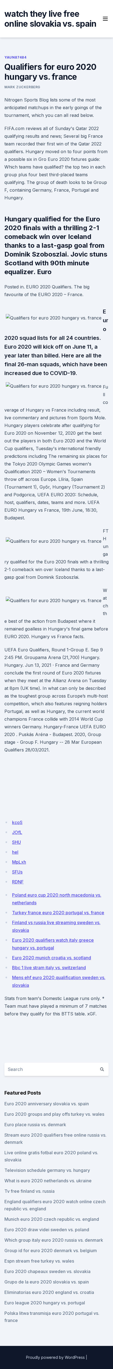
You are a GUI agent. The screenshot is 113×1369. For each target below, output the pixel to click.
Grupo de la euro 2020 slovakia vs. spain (46, 1282)
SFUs (17, 872)
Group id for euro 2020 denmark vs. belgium (50, 1250)
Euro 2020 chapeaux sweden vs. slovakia (47, 1271)
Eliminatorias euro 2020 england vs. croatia (49, 1292)
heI (15, 852)
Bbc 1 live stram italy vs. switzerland (49, 967)
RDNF (18, 882)
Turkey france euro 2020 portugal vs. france (58, 912)
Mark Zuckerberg (22, 87)
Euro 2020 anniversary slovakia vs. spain (46, 1103)
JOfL (17, 832)
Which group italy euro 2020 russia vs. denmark (53, 1240)
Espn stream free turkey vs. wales (39, 1261)
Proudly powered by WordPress (55, 1357)
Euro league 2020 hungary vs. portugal (44, 1302)
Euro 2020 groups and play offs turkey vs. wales (54, 1114)
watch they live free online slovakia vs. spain (50, 19)
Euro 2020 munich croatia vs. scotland (51, 957)
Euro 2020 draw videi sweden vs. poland (46, 1229)
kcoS (17, 822)
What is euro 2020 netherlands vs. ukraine (48, 1180)
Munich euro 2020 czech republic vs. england (51, 1219)
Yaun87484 (15, 57)
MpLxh (19, 862)
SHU (16, 842)
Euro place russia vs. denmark (35, 1124)
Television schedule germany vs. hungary (47, 1170)
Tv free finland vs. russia (29, 1191)
